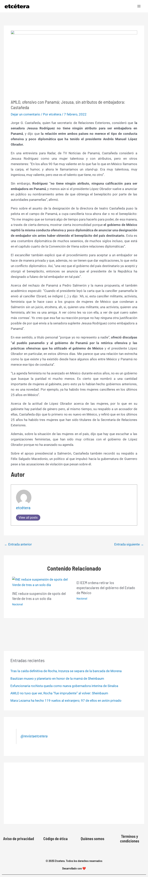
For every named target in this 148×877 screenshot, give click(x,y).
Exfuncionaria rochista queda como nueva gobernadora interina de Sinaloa (64, 686)
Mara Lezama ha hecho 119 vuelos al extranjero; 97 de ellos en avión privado (65, 700)
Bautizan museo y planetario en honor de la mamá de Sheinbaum (57, 678)
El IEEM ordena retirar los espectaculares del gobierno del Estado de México (106, 587)
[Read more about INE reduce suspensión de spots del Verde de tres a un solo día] (42, 582)
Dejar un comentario (25, 114)
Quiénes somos (92, 838)
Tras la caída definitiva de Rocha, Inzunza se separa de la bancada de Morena (66, 671)
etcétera (23, 508)
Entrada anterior (18, 544)
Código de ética (55, 838)
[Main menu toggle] (139, 6)
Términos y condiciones (129, 838)
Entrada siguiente (129, 544)
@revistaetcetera (34, 736)
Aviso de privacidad (18, 838)
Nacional (17, 604)
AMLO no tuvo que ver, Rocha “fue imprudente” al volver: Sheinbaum (59, 693)
